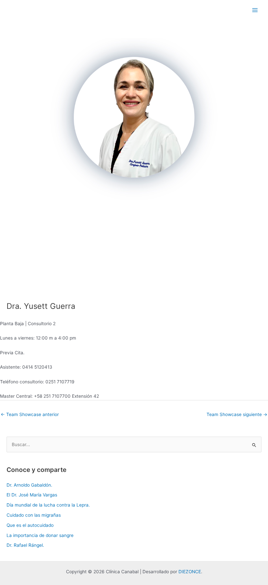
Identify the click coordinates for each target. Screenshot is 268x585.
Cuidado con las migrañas (34, 515)
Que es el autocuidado (30, 525)
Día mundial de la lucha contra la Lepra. (48, 505)
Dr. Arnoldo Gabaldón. (29, 485)
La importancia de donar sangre (40, 535)
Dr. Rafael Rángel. (25, 545)
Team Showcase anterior (30, 414)
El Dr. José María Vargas (32, 494)
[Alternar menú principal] (255, 10)
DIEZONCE (189, 571)
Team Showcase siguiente (237, 414)
